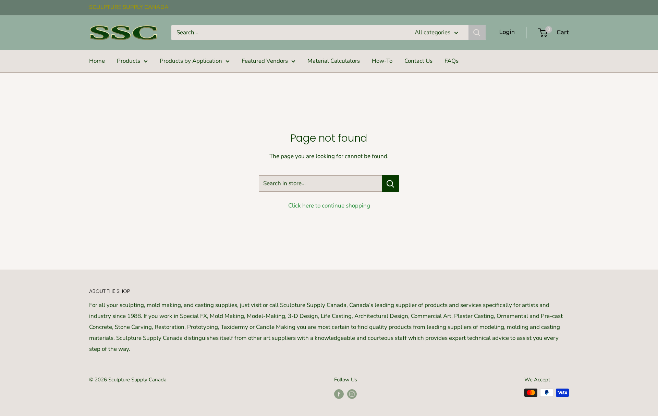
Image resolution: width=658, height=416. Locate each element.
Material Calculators (333, 61)
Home (97, 61)
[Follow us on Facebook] (339, 394)
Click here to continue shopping (329, 206)
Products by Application (191, 61)
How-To (382, 61)
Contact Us (418, 61)
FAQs (451, 61)
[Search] (477, 32)
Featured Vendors (265, 61)
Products (128, 61)
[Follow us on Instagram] (352, 394)
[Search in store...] (390, 183)
